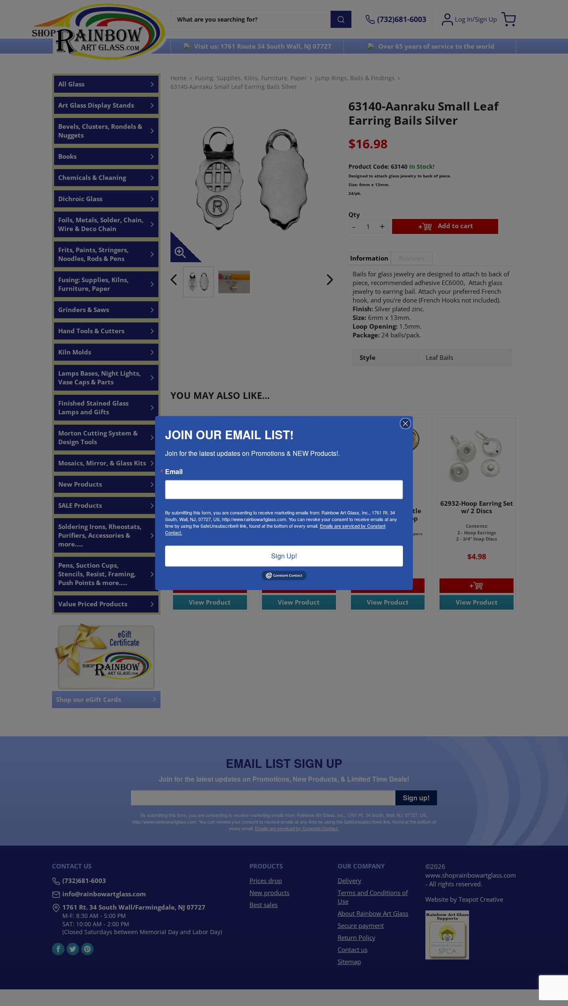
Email (174, 471)
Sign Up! (284, 556)
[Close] (405, 423)
